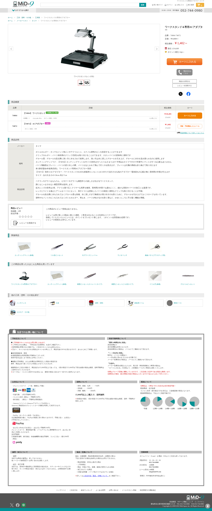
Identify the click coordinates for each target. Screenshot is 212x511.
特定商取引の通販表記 (148, 490)
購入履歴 (191, 5)
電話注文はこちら (187, 72)
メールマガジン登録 (129, 490)
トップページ (61, 490)
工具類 (37, 17)
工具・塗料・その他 (24, 17)
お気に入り (180, 5)
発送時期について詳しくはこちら (192, 133)
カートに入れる (187, 61)
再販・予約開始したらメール (189, 126)
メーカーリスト (22, 21)
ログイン (170, 5)
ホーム (10, 17)
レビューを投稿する (28, 223)
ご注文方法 (73, 490)
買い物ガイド (158, 5)
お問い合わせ (113, 490)
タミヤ (34, 21)
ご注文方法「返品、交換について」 (96, 476)
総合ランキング (86, 490)
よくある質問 (100, 490)
